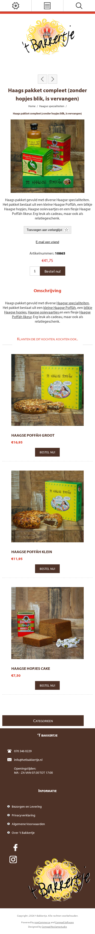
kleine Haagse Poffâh (59, 307)
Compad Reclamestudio (54, 926)
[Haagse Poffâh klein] (52, 79)
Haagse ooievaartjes (43, 312)
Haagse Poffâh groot (32, 435)
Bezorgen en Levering (27, 806)
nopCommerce (42, 922)
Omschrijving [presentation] (47, 290)
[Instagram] (13, 859)
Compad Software (64, 922)
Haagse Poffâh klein (31, 551)
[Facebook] (15, 847)
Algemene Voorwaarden (28, 824)
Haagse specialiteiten (72, 303)
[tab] (47, 290)
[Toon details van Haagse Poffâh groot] (47, 390)
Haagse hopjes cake (30, 668)
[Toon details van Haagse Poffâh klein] (47, 506)
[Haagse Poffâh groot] (42, 79)
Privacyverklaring (23, 815)
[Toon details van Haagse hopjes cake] (47, 623)
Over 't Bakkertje (23, 833)
